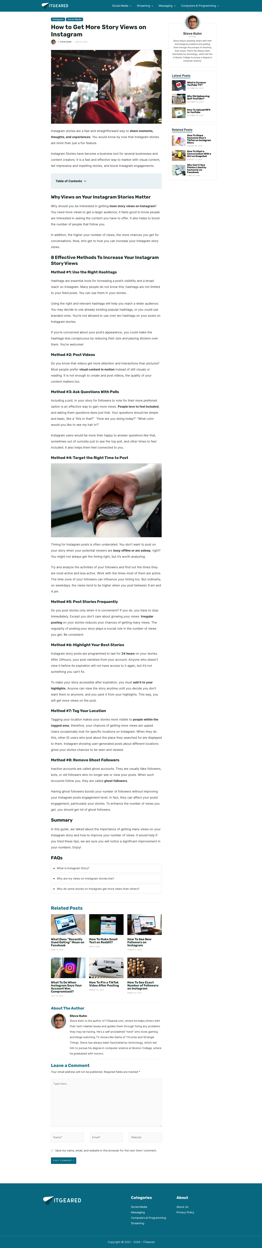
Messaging (138, 1212)
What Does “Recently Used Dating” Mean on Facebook (67, 942)
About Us (182, 1206)
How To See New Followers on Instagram (139, 942)
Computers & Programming (148, 1217)
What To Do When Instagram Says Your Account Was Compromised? (66, 987)
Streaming (137, 1223)
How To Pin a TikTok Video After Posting (104, 984)
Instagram (58, 19)
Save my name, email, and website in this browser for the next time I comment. (106, 1150)
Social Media (74, 19)
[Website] (145, 1138)
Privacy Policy (185, 1212)
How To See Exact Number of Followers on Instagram (142, 985)
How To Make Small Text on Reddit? (103, 940)
